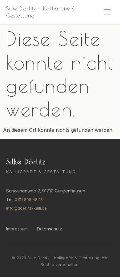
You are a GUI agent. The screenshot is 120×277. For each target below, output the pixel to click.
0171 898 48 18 (29, 199)
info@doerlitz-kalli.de (26, 208)
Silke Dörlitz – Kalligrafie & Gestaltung (41, 12)
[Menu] (107, 12)
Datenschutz (49, 228)
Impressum (17, 228)
